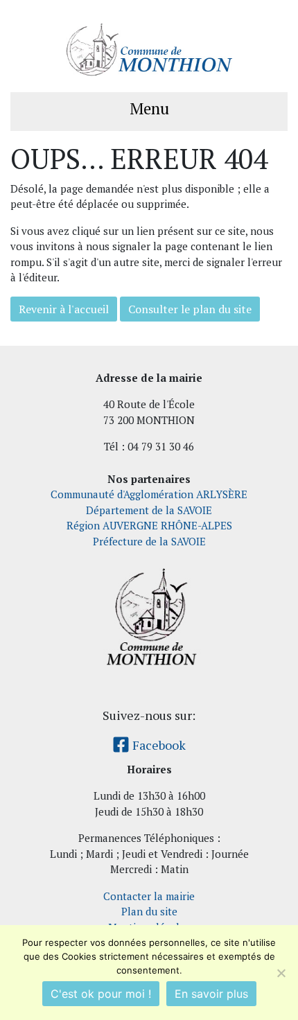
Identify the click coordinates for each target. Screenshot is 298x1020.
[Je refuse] (281, 973)
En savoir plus (211, 994)
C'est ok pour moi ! (101, 994)
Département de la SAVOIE (149, 510)
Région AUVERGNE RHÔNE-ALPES (149, 525)
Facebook (158, 745)
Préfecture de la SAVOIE (149, 541)
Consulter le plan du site (190, 309)
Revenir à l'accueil (64, 309)
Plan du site (149, 911)
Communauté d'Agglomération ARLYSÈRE (149, 494)
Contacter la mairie (149, 896)
